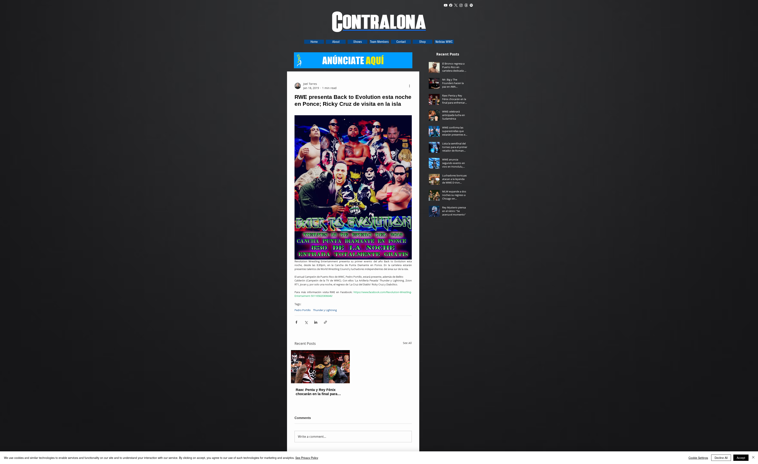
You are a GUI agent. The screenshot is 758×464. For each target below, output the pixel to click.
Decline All (721, 458)
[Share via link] (325, 322)
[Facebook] (451, 5)
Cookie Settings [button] (698, 458)
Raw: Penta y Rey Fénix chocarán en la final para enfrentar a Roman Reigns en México (320, 392)
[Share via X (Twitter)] (306, 322)
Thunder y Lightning (325, 310)
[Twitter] (456, 5)
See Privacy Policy (306, 458)
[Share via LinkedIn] (316, 322)
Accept (741, 458)
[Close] (753, 458)
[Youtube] (446, 5)
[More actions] (409, 85)
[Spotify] (471, 5)
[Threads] (466, 5)
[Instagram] (461, 5)
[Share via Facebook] (296, 322)
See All (407, 343)
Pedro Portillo (303, 310)
